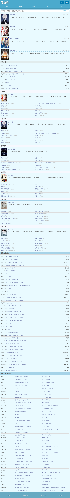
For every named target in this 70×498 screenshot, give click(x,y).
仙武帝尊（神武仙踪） (7, 135)
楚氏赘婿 (37, 186)
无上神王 (3, 115)
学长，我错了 (11, 202)
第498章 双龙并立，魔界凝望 (49, 478)
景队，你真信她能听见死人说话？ (23, 481)
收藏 (20, 6)
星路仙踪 (17, 391)
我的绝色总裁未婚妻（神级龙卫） (10, 169)
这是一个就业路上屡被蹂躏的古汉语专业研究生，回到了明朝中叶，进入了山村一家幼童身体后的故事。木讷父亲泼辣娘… (37, 177)
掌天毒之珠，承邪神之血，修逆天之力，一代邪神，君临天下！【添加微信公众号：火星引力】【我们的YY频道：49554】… (38, 97)
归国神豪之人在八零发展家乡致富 (23, 426)
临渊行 (2, 106)
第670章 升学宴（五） (47, 426)
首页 (8, 495)
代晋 (16, 423)
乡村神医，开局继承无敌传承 (22, 432)
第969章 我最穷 (45, 464)
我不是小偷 (4, 184)
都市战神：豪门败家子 (20, 478)
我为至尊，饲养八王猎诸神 (21, 376)
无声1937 (8, 288)
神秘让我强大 (38, 238)
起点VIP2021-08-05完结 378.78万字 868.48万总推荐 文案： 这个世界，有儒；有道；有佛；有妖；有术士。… (37, 124)
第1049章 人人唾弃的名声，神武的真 (51, 473)
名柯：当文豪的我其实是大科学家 (23, 408)
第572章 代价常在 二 (47, 379)
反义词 (37, 223)
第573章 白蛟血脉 (46, 391)
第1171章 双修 (45, 432)
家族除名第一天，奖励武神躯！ (22, 394)
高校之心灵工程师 (39, 221)
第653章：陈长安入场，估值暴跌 (50, 429)
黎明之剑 (3, 238)
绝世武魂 (37, 165)
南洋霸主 (3, 191)
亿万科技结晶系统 (5, 248)
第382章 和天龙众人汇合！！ (49, 382)
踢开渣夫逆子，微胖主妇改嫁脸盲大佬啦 (16, 341)
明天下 (37, 184)
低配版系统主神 (39, 243)
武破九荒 (37, 115)
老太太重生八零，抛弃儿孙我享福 (23, 464)
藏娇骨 (8, 82)
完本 (33, 6)
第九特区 (10, 229)
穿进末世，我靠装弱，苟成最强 (14, 361)
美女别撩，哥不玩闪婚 (20, 435)
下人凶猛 (8, 85)
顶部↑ (61, 495)
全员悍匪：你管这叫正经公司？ (14, 88)
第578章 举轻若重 (46, 420)
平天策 (37, 138)
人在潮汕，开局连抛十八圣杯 (13, 306)
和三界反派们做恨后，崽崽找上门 (14, 355)
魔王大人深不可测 (10, 79)
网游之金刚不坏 (39, 213)
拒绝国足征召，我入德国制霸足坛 (14, 297)
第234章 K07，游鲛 (46, 411)
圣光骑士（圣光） (5, 250)
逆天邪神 (12, 26)
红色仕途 (37, 160)
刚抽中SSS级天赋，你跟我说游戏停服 (24, 473)
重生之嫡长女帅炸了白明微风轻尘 (14, 300)
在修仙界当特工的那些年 (12, 65)
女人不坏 (3, 167)
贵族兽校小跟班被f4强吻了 (21, 411)
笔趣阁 (5, 2)
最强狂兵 (3, 160)
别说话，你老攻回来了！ (12, 370)
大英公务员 (38, 196)
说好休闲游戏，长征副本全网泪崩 (23, 403)
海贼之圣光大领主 (39, 211)
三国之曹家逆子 (5, 189)
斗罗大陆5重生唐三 (15, 38)
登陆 (62, 2)
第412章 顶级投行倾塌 (47, 475)
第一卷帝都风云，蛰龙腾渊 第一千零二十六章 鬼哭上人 (55, 487)
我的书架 (25, 495)
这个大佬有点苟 (5, 113)
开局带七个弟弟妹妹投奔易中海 (22, 420)
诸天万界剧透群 (5, 243)
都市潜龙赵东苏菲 (39, 169)
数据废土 (3, 245)
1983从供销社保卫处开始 (21, 443)
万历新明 (37, 191)
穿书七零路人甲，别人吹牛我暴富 (14, 317)
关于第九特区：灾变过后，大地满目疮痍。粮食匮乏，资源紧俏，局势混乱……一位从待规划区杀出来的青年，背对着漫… (37, 231)
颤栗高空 (37, 250)
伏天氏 (2, 108)
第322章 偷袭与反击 (46, 397)
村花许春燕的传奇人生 (20, 458)
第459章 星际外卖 (46, 400)
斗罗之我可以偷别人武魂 (7, 218)
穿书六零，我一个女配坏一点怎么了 (15, 282)
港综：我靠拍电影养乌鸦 (12, 68)
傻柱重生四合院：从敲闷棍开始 (22, 475)
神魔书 (37, 110)
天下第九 (37, 140)
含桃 (2, 130)
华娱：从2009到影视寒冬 (21, 490)
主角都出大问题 (10, 367)
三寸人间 (37, 142)
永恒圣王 (3, 138)
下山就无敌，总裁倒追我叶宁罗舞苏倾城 (16, 364)
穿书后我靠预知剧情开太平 (13, 332)
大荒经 (16, 388)
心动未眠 (17, 470)
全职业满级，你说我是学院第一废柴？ (15, 314)
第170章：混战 (45, 385)
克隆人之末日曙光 (5, 223)
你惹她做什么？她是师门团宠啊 (22, 449)
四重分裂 (3, 216)
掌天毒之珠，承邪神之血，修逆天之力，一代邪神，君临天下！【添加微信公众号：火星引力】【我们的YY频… (39, 29)
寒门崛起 (10, 175)
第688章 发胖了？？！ (47, 455)
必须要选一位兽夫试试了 (48, 461)
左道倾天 (37, 108)
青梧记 (8, 291)
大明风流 (37, 193)
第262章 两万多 (45, 440)
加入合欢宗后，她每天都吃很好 (14, 346)
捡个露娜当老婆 (39, 216)
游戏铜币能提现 (39, 218)
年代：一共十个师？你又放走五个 (14, 358)
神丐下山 (17, 414)
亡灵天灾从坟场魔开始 (20, 405)
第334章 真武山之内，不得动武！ (50, 452)
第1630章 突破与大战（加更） (49, 414)
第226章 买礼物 (45, 458)
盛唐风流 (3, 193)
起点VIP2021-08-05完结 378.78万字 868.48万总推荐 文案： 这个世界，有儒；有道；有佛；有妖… (38, 17)
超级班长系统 (38, 113)
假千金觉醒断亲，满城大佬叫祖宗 (14, 349)
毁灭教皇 (3, 241)
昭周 (2, 186)
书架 (62, 6)
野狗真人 (17, 417)
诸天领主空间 (38, 248)
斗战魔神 (3, 211)
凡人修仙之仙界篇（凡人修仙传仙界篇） (45, 133)
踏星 (36, 245)
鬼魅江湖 (37, 130)
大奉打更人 (13, 14)
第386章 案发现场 (46, 481)
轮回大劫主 (4, 221)
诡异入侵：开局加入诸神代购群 (14, 320)
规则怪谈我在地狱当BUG (12, 343)
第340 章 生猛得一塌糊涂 (48, 408)
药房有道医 (9, 326)
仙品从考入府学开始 (11, 77)
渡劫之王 (3, 140)
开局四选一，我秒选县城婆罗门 (14, 71)
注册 (67, 2)
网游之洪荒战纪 (5, 213)
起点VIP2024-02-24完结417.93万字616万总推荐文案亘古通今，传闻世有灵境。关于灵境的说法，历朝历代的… (38, 53)
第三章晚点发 (45, 438)
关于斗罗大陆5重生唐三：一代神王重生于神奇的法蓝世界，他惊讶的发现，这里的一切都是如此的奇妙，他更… (39, 41)
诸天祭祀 (37, 241)
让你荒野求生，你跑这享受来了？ (23, 455)
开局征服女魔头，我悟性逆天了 (22, 487)
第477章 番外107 (46, 470)
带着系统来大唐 (5, 196)
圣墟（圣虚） (4, 110)
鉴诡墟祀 (8, 329)
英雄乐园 (17, 446)
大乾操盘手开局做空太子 (21, 429)
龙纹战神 (37, 135)
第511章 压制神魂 (46, 417)
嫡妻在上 (37, 158)
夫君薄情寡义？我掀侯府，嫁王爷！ (15, 311)
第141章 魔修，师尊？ (47, 449)
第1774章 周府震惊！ (47, 394)
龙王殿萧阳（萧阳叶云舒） (8, 162)
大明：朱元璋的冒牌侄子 (12, 294)
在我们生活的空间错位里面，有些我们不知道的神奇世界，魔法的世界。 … (26, 204)
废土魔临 (8, 323)
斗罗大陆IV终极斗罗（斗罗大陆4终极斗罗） (46, 103)
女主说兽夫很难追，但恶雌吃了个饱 (15, 74)
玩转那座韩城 (11, 149)
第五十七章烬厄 (45, 484)
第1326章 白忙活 (46, 376)
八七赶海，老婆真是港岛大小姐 (22, 440)
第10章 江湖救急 (46, 467)
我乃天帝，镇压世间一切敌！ (13, 338)
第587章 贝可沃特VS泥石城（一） (50, 446)
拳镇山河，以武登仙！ (20, 452)
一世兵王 (3, 165)
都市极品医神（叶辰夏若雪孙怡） (44, 162)
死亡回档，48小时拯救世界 (21, 400)
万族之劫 (3, 158)
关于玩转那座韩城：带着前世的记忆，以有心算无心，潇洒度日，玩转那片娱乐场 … (28, 151)
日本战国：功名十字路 (20, 438)
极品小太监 (9, 303)
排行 (7, 6)
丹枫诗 (2, 133)
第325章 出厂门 (45, 443)
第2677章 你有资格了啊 (47, 388)
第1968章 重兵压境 (46, 435)
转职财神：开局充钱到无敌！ (22, 382)
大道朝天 (37, 106)
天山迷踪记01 (4, 103)
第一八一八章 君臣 (46, 423)
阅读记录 (48, 6)
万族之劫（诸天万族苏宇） (42, 167)
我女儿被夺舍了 (18, 397)
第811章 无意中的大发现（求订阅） (50, 405)
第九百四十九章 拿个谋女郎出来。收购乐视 (52, 490)
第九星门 (3, 142)
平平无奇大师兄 (39, 189)
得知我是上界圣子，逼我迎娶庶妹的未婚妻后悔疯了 (19, 285)
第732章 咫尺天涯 (46, 403)
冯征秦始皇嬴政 (10, 308)
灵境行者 (12, 50)
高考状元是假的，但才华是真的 (14, 352)
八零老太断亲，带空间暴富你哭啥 (14, 335)
